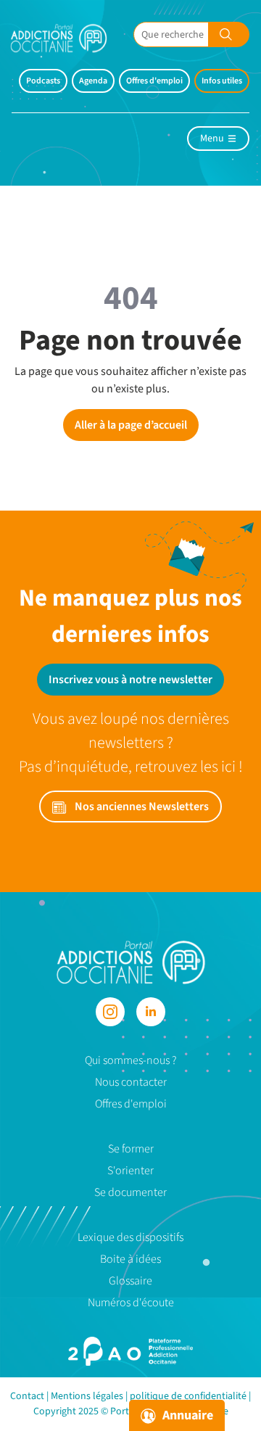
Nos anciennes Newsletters (140, 807)
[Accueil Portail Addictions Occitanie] (70, 38)
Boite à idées (130, 1259)
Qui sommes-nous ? (130, 1060)
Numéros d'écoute (131, 1303)
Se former (131, 1149)
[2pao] (130, 1351)
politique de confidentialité (188, 1396)
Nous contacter (131, 1082)
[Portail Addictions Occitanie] (130, 962)
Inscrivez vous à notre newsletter (130, 680)
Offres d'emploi (154, 81)
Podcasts (43, 81)
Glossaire (130, 1281)
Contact (27, 1396)
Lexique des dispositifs (130, 1237)
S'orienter (130, 1171)
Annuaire (186, 1415)
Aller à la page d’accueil (131, 425)
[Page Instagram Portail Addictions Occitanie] (110, 1011)
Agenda (93, 81)
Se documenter (130, 1192)
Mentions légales (87, 1396)
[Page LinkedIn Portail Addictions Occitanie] (150, 1011)
